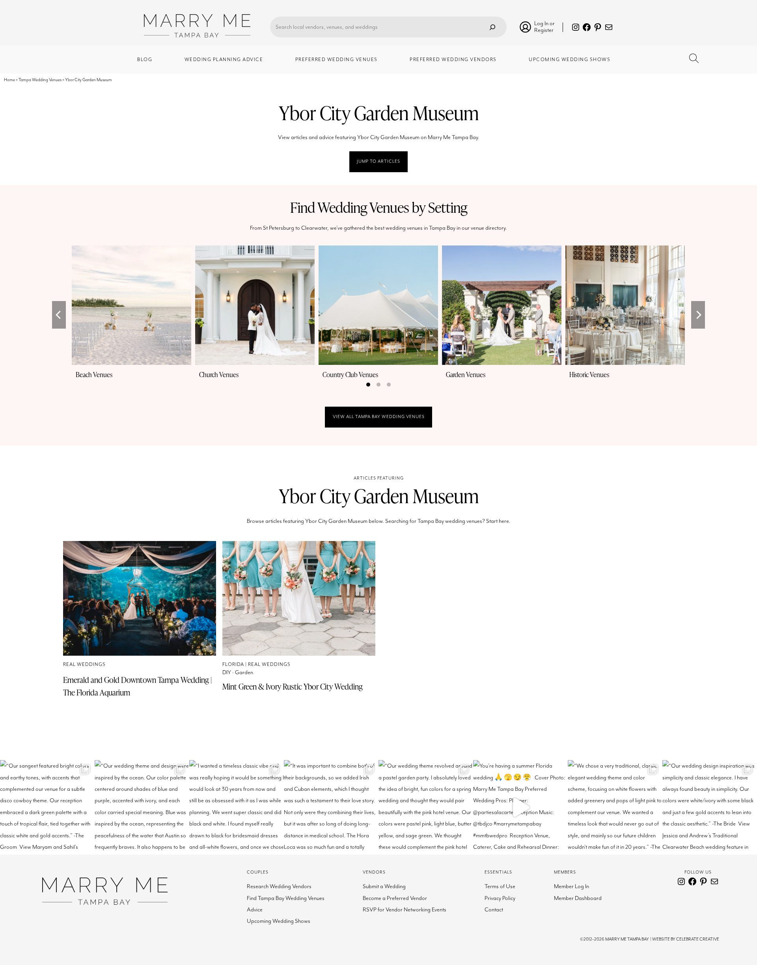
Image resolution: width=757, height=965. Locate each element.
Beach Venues (94, 374)
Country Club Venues (350, 374)
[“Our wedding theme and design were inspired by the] (142, 807)
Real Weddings (84, 665)
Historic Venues (589, 374)
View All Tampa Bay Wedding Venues (379, 416)
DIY (226, 672)
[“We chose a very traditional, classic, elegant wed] (615, 807)
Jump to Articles (378, 161)
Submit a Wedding (384, 886)
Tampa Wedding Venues (40, 79)
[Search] (492, 27)
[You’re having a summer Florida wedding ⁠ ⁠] (520, 807)
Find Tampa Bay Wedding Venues (285, 898)
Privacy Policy (500, 898)
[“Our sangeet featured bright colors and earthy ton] (47, 807)
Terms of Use (500, 886)
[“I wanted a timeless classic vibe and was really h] (236, 807)
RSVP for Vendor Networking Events (404, 909)
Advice (255, 909)
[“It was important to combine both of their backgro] (331, 807)
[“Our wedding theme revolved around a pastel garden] (425, 807)
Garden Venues (465, 374)
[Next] (698, 315)
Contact (494, 909)
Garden (244, 672)
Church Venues (219, 374)
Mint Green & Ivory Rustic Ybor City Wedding (292, 686)
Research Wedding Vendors (279, 886)
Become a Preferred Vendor (395, 898)
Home (9, 79)
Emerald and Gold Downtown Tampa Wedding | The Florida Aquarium (137, 686)
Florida (233, 665)
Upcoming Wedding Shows (278, 921)
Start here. (498, 521)
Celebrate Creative (697, 939)
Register (544, 30)
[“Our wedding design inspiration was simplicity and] (709, 807)
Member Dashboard (578, 898)
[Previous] (59, 315)
